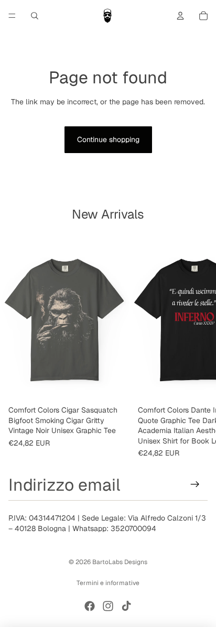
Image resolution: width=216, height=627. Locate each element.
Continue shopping (108, 139)
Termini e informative (108, 583)
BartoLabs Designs (119, 562)
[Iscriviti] (195, 484)
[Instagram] (108, 606)
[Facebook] (89, 606)
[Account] (180, 15)
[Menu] (12, 16)
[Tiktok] (126, 606)
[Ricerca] (34, 15)
